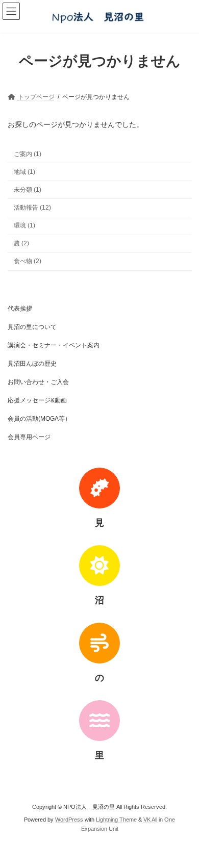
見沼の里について (32, 326)
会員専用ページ (29, 437)
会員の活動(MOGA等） (39, 418)
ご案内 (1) (27, 153)
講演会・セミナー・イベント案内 (54, 345)
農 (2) (21, 243)
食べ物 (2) (27, 261)
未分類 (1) (27, 189)
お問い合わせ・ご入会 (38, 382)
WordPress (69, 819)
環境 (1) (24, 225)
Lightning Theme (116, 819)
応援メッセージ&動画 (37, 400)
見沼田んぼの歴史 (32, 363)
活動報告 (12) (32, 207)
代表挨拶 (20, 308)
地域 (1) (24, 171)
